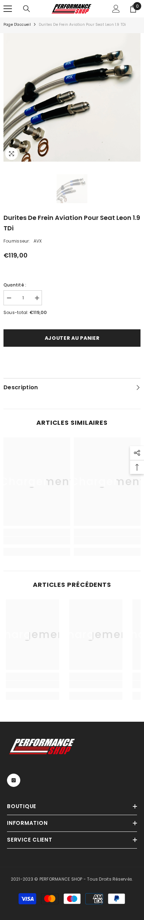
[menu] (7, 9)
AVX (38, 241)
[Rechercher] (26, 9)
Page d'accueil (17, 24)
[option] (72, 97)
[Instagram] (13, 780)
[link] (36, 540)
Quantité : (14, 285)
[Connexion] (116, 9)
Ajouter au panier (72, 338)
